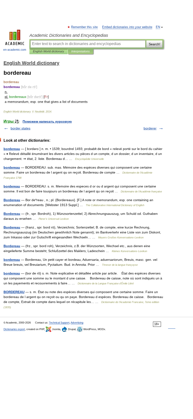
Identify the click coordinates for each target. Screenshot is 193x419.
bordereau (12, 149)
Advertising (77, 322)
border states (20, 128)
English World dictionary (48, 51)
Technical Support (59, 322)
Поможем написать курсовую (47, 121)
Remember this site (85, 27)
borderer (150, 128)
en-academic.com (14, 49)
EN (158, 27)
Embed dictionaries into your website (127, 27)
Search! (154, 44)
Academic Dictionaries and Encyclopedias (68, 35)
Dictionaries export (14, 329)
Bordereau (12, 200)
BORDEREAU (14, 292)
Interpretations (80, 51)
